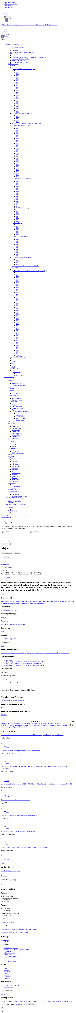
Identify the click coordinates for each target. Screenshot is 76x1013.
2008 (17, 204)
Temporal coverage (17, 400)
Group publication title (18, 385)
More (2, 863)
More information (20, 1004)
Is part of (14, 463)
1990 (17, 345)
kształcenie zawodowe (7, 653)
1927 (17, 74)
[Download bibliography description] (1, 743)
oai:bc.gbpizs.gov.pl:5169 (8, 639)
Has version (15, 464)
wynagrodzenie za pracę (37, 653)
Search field (4, 516)
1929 (17, 77)
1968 (17, 309)
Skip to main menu (9, 2)
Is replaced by (16, 476)
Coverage (13, 395)
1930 (17, 79)
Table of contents (17, 406)
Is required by (16, 479)
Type (9, 440)
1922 (17, 128)
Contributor (11, 388)
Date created (15, 426)
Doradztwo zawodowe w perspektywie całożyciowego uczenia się (20, 750)
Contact (10, 502)
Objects (10, 507)
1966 (17, 305)
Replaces (14, 474)
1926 (17, 72)
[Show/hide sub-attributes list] (9, 380)
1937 (17, 90)
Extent (14, 445)
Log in (3, 994)
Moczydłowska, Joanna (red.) (9, 610)
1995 (17, 353)
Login (6, 21)
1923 (17, 130)
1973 (17, 317)
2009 (17, 203)
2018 (17, 188)
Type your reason (34, 532)
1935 (17, 87)
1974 (17, 319)
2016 (17, 191)
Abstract (14, 405)
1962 (17, 299)
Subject (12, 390)
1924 (17, 132)
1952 (17, 102)
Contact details (8, 987)
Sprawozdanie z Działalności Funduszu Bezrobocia (27, 123)
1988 (17, 342)
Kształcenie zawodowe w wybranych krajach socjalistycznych (19, 815)
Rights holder (12, 489)
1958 (17, 112)
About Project (8, 497)
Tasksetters (15, 50)
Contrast (7, 17)
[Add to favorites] (1, 561)
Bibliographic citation (18, 453)
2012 (17, 198)
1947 (17, 158)
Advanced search (6, 517)
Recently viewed (11, 504)
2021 (17, 183)
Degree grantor (20, 420)
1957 (17, 110)
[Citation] (3, 561)
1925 (17, 133)
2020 (17, 185)
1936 (17, 89)
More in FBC (5, 871)
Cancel (3, 543)
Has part (14, 461)
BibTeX (6, 558)
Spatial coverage (17, 398)
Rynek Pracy (17, 223)
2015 (17, 193)
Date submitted (16, 428)
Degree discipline (21, 418)
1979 (17, 327)
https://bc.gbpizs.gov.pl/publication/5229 (12, 700)
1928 (17, 75)
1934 (17, 85)
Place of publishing (17, 408)
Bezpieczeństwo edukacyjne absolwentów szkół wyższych (18, 831)
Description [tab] (7, 577)
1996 (17, 355)
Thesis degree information (21, 411)
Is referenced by (16, 473)
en (5, 13)
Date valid (15, 438)
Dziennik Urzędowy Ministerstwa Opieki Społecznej (29, 271)
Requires (14, 478)
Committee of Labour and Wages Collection (21, 52)
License (14, 488)
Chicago (3, 885)
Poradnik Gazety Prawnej (21, 178)
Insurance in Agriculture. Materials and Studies (25, 266)
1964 (17, 302)
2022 (17, 181)
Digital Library (8, 660)
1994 (17, 352)
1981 (17, 330)
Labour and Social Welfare (21, 125)
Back (2, 39)
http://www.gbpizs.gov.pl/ (8, 929)
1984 (17, 335)
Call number (15, 451)
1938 (17, 92)
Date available (16, 436)
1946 (17, 156)
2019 (17, 186)
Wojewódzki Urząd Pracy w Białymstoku (13, 624)
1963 (17, 300)
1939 (17, 93)
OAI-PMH (4, 715)
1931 (17, 80)
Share (9, 18)
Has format (15, 468)
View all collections (10, 961)
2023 (17, 264)
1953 (17, 103)
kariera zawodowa (50, 653)
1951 (17, 100)
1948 (17, 95)
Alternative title (16, 383)
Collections (7, 44)
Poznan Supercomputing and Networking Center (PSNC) (55, 1001)
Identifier (13, 448)
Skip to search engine (10, 4)
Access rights (16, 486)
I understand (30, 1004)
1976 (17, 322)
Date (11, 423)
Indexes (6, 377)
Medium (14, 446)
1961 (17, 297)
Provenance (13, 491)
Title (11, 380)
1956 (17, 108)
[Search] (26, 516)
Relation (12, 458)
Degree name (19, 415)
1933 (17, 84)
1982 (17, 332)
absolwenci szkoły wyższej (22, 653)
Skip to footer (8, 7)
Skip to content (8, 5)
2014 (17, 194)
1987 (17, 340)
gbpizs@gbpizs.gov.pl (7, 922)
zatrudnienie (65, 653)
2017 (17, 190)
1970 (17, 312)
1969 (17, 310)
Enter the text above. (15, 542)
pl (6, 13)
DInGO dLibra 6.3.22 (19, 1001)
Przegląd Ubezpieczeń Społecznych (24, 69)
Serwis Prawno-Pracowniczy (22, 257)
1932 (17, 82)
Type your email (6, 532)
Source (10, 454)
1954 (17, 105)
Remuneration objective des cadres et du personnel (15, 800)
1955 (17, 107)
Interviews (16, 372)
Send (8, 543)
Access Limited (5, 564)
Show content (8, 567)
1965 (17, 304)
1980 (17, 329)
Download (4, 570)
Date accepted (16, 430)
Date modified (16, 435)
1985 (17, 337)
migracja (59, 653)
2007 (17, 206)
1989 (17, 344)
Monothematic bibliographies (20, 59)
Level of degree (20, 416)
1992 (17, 348)
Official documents (16, 267)
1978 (17, 325)
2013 (17, 196)
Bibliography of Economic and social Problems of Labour (29, 57)
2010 (17, 201)
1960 (17, 295)
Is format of (15, 469)
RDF (2, 708)
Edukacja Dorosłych (19, 236)
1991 (17, 347)
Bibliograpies (14, 54)
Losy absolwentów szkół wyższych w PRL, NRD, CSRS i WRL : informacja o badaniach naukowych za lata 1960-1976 (36, 784)
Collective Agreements (17, 47)
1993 (17, 350)
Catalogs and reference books (20, 62)
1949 (17, 97)
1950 (17, 98)
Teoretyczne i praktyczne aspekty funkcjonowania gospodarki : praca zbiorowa (24, 847)
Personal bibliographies (18, 60)
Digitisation (15, 494)
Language (11, 456)
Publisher (11, 421)
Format (12, 441)
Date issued (15, 431)
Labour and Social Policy (17, 357)
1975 (17, 320)
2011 (17, 199)
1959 (17, 294)
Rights (12, 483)
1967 (17, 307)
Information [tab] (7, 579)
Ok (2, 1008)
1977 (17, 324)
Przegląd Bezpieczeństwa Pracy (23, 113)
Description (13, 401)
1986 (17, 339)
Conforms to (15, 481)
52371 (2, 646)
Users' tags (15, 393)
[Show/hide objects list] (19, 44)
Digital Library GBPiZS (15, 501)
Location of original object (19, 496)
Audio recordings (15, 368)
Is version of (15, 466)
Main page (5, 941)
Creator (10, 387)
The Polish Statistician (20, 208)
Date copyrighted (17, 433)
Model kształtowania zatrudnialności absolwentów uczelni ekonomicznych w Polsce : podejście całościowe (32, 735)
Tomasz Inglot (20, 375)
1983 (17, 334)
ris (5, 556)
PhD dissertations (13, 64)
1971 (17, 314)
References (15, 471)
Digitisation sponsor (18, 410)
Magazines (13, 65)
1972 (17, 315)
